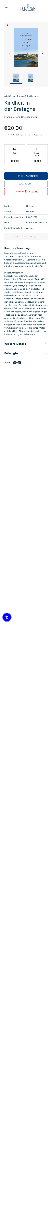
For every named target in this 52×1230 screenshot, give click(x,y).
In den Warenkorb (28, 176)
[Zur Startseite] (28, 7)
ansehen (30, 228)
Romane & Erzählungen (28, 96)
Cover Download (23, 237)
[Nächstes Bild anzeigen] (42, 54)
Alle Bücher (9, 96)
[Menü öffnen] (6, 7)
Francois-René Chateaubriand (20, 117)
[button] (7, 617)
